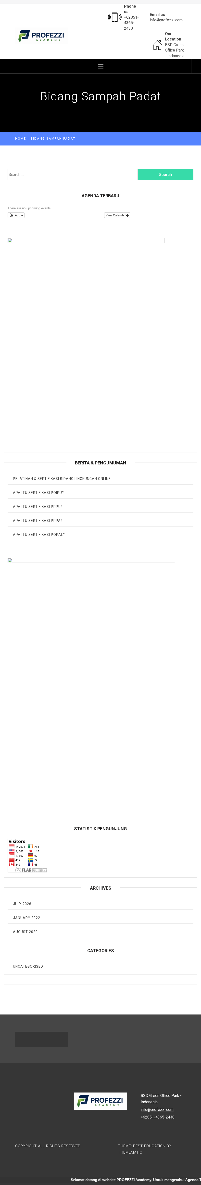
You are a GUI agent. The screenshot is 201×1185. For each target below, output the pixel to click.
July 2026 (22, 904)
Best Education (150, 1146)
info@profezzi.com (166, 20)
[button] (16, 215)
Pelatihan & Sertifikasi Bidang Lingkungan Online (62, 479)
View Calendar (116, 215)
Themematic (130, 1152)
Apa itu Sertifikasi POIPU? (38, 493)
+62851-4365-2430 (131, 23)
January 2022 (26, 918)
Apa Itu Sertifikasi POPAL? (39, 535)
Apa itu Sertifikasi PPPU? (38, 507)
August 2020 (25, 932)
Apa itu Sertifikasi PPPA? (38, 521)
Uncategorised (28, 966)
